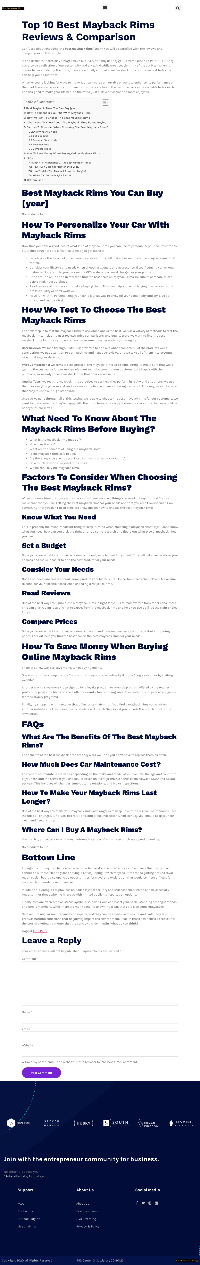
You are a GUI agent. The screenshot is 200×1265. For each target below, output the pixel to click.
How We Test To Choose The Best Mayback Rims (58, 117)
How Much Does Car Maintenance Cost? (56, 166)
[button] (105, 7)
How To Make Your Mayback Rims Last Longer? (59, 171)
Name (27, 1012)
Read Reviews (41, 144)
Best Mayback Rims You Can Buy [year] (51, 108)
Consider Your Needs (45, 140)
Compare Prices (42, 148)
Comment (30, 958)
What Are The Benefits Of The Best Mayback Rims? (61, 162)
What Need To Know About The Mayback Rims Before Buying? (67, 122)
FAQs (30, 158)
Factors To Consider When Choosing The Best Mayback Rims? (67, 127)
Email (27, 1029)
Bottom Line (35, 180)
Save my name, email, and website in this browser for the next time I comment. (81, 1062)
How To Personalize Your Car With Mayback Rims (59, 113)
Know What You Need (44, 131)
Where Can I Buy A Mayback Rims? (53, 175)
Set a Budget (40, 135)
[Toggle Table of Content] (103, 102)
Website (27, 1045)
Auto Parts (40, 931)
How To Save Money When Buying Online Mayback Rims (63, 153)
